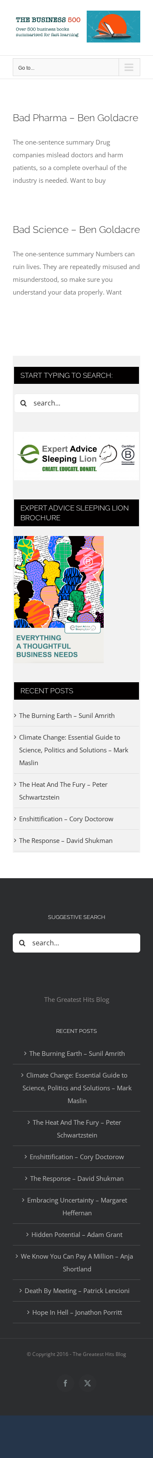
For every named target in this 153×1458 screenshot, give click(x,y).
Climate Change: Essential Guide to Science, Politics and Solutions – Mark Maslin (73, 750)
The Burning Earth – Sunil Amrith (67, 715)
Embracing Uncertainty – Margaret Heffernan (77, 1206)
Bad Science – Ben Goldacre (76, 229)
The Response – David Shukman (66, 840)
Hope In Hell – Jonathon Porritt (77, 1312)
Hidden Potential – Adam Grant (76, 1234)
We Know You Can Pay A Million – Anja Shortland (77, 1262)
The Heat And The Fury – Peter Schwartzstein (77, 1128)
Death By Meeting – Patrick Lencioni (77, 1290)
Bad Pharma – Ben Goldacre (75, 117)
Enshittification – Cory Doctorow (66, 818)
